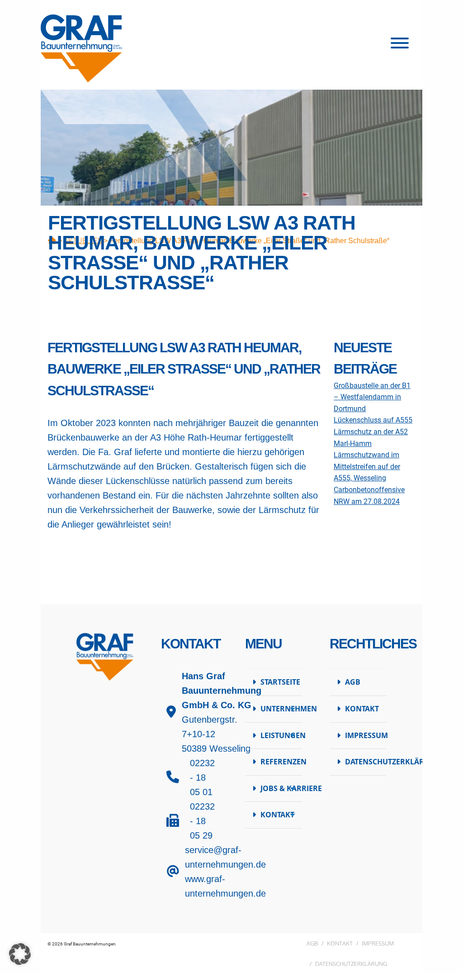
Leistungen (281, 735)
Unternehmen (281, 709)
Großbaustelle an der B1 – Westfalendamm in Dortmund (372, 397)
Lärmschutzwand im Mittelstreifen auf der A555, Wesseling (367, 466)
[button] (20, 954)
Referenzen (281, 762)
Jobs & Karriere (281, 788)
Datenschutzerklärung (366, 762)
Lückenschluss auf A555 (373, 420)
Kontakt (277, 815)
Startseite (280, 682)
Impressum (366, 735)
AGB (352, 682)
